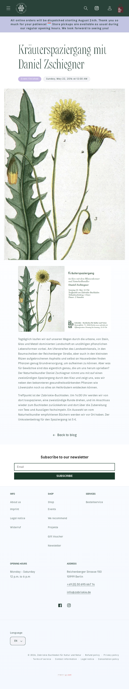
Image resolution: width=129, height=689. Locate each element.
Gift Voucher (55, 536)
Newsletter (54, 545)
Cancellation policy (108, 659)
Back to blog (67, 435)
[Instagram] (96, 8)
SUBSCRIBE (64, 475)
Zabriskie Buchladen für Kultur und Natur (59, 655)
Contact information (66, 659)
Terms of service (42, 659)
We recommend (57, 518)
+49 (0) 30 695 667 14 (81, 584)
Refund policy (92, 655)
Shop (51, 502)
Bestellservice (94, 502)
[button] (8, 8)
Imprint (14, 509)
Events (52, 509)
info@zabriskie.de (79, 592)
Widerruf (15, 527)
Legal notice (17, 518)
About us (15, 502)
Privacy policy (111, 655)
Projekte (53, 527)
